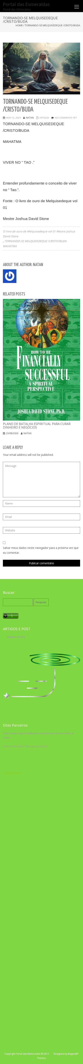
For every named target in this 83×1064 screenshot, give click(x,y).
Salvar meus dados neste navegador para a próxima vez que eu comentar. (41, 550)
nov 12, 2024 (13, 117)
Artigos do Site (16, 637)
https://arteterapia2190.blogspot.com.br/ (25, 746)
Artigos (44, 117)
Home (19, 25)
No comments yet (66, 117)
